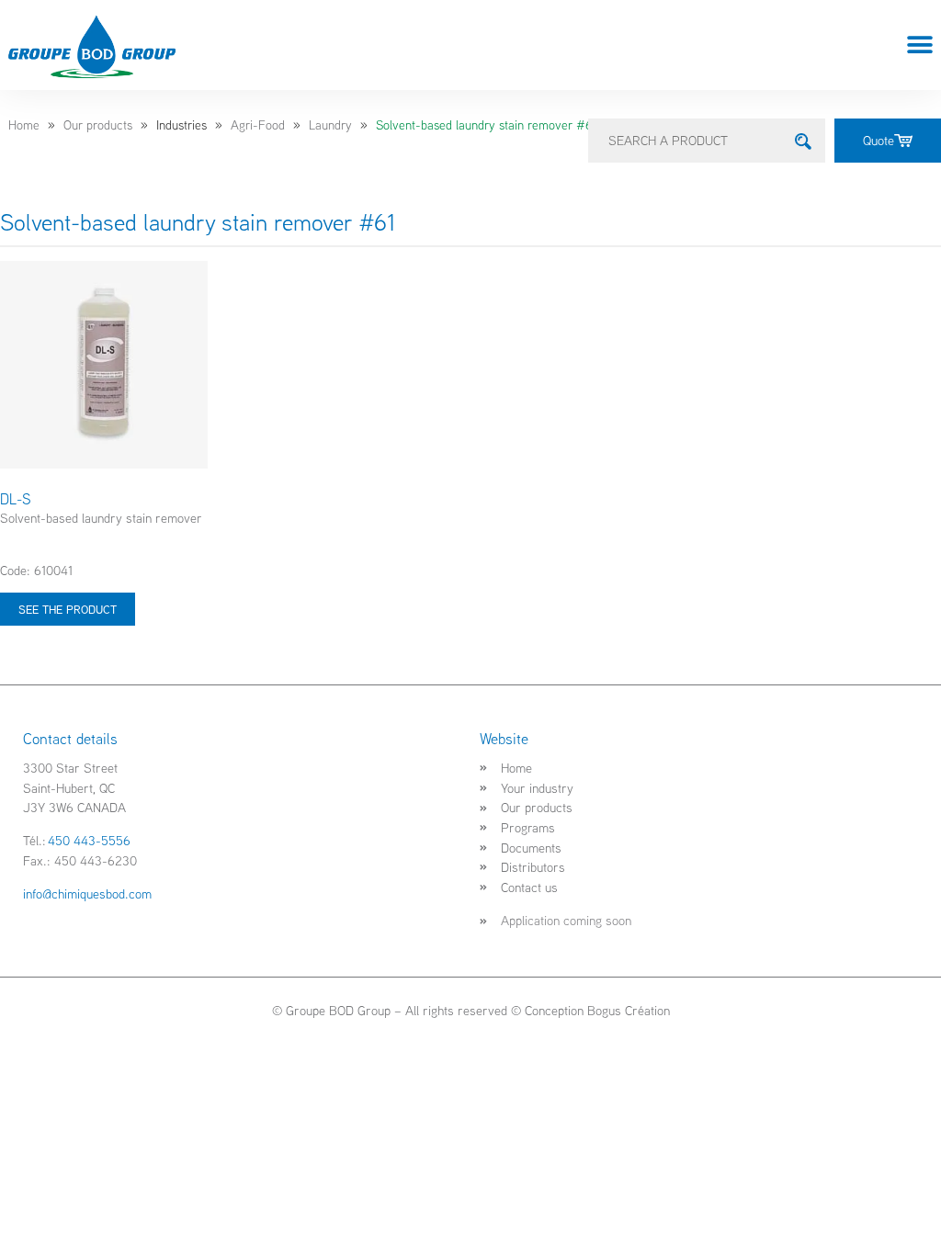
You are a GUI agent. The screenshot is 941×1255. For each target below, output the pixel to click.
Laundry (330, 125)
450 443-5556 (89, 840)
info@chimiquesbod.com (87, 893)
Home (24, 125)
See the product (67, 609)
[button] (920, 45)
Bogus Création (628, 1010)
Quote (878, 140)
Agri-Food (258, 125)
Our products (97, 125)
